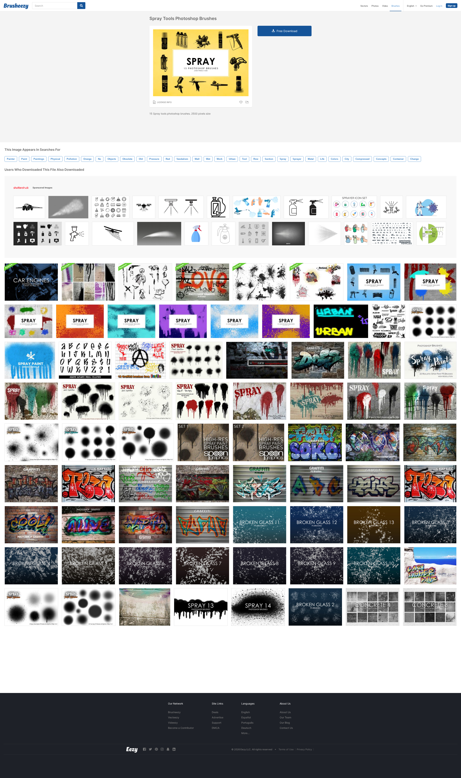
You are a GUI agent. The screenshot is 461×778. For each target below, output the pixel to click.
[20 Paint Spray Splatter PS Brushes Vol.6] (195, 360)
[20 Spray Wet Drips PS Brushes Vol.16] (374, 360)
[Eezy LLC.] (132, 749)
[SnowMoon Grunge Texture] (257, 360)
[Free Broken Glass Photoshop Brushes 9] (316, 566)
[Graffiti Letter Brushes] (85, 360)
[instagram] (162, 749)
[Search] (81, 5)
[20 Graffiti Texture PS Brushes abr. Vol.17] (315, 442)
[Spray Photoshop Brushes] (430, 282)
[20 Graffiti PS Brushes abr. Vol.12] (373, 483)
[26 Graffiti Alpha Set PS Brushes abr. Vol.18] (202, 524)
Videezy (173, 722)
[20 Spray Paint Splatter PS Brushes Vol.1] (32, 442)
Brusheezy (174, 712)
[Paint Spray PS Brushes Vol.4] (31, 607)
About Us (285, 712)
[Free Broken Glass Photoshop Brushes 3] (430, 524)
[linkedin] (174, 749)
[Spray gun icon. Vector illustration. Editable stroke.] (77, 234)
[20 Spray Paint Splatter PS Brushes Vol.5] (432, 321)
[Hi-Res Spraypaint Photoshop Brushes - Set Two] (258, 442)
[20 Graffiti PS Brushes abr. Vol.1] (31, 524)
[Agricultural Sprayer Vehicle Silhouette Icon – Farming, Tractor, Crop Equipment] (29, 208)
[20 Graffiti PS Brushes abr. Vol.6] (429, 442)
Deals (215, 712)
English (245, 712)
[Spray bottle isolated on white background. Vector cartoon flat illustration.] (196, 234)
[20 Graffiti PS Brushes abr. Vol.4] (202, 282)
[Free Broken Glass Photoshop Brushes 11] (259, 524)
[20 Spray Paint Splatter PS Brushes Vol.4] (89, 442)
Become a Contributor (181, 727)
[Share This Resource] (248, 102)
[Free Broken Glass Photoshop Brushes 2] (315, 607)
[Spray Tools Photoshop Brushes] (373, 282)
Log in (439, 6)
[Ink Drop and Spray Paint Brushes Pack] (259, 282)
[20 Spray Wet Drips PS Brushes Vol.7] (259, 401)
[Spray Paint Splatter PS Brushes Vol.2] (147, 442)
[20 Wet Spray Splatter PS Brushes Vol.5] (145, 401)
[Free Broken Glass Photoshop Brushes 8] (259, 566)
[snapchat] (168, 749)
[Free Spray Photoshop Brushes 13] (201, 607)
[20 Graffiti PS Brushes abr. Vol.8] (88, 483)
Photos (375, 6)
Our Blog (285, 722)
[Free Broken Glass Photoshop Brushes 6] (145, 566)
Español (246, 717)
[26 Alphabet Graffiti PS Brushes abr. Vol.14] (316, 483)
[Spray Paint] (30, 360)
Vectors (364, 6)
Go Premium (426, 6)
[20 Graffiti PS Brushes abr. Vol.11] (259, 483)
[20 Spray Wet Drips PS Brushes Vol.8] (316, 401)
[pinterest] (156, 749)
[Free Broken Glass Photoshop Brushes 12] (316, 524)
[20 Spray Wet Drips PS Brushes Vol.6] (202, 401)
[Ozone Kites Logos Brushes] (389, 321)
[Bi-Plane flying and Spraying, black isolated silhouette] (113, 234)
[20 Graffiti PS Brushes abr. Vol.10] (202, 483)
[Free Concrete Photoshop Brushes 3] (429, 607)
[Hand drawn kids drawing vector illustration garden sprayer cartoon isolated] (223, 234)
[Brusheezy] (16, 6)
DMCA (216, 727)
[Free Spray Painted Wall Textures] (144, 607)
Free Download (287, 31)
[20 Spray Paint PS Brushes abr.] (430, 360)
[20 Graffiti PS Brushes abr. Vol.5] (373, 442)
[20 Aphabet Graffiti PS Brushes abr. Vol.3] (145, 524)
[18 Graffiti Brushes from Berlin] (140, 360)
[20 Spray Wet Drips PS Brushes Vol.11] (31, 401)
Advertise (217, 717)
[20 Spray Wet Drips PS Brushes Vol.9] (373, 401)
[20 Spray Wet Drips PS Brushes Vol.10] (430, 401)
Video (385, 6)
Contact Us (286, 727)
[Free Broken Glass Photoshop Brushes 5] (88, 566)
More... (245, 733)
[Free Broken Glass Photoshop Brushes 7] (202, 566)
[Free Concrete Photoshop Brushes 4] (372, 607)
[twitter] (150, 749)
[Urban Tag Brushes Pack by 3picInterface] (341, 321)
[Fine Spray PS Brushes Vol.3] (88, 607)
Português (247, 722)
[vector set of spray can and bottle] (356, 234)
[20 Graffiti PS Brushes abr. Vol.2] (88, 524)
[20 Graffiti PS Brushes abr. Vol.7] (31, 483)
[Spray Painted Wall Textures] (88, 282)
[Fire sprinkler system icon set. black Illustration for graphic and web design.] (181, 208)
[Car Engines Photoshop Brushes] (31, 282)
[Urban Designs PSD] (316, 282)
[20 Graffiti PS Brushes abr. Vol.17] (317, 360)
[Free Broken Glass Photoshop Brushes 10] (373, 566)
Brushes (395, 6)
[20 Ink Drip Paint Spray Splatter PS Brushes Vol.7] (88, 401)
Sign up (452, 5)
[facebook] (144, 749)
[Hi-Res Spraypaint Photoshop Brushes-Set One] (203, 442)
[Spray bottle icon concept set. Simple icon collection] (306, 208)
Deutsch (246, 727)
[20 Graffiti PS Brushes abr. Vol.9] (145, 483)
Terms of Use (286, 749)
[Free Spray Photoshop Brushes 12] (258, 607)
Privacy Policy (304, 749)
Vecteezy (173, 717)
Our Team (285, 717)
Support (216, 722)
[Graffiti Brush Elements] (145, 282)
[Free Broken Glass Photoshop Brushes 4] (31, 566)
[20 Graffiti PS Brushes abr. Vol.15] (430, 566)
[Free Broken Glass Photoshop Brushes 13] (373, 524)
